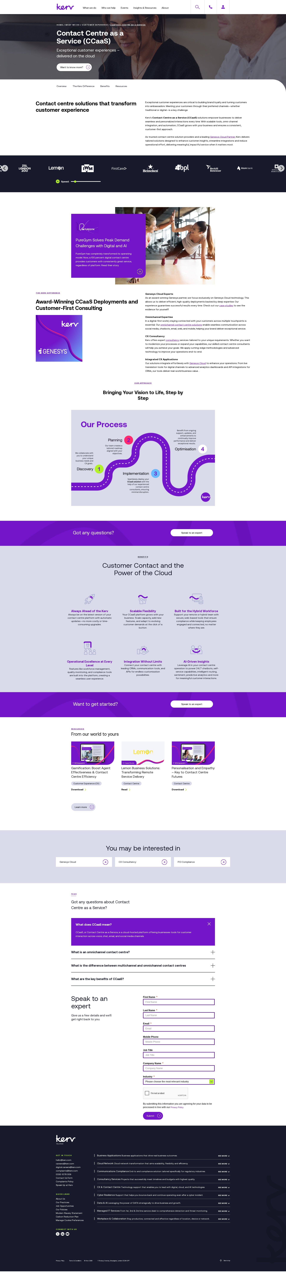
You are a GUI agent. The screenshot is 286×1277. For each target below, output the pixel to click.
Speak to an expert (191, 532)
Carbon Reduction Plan (67, 1216)
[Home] (65, 8)
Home (60, 25)
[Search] (197, 7)
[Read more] (105, 862)
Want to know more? (71, 67)
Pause (58, 181)
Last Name (149, 1010)
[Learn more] (140, 272)
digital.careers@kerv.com (68, 1167)
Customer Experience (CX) (86, 783)
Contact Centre (131, 783)
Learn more (81, 807)
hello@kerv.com (63, 1160)
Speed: (65, 181)
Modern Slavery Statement (69, 1213)
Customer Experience (95, 25)
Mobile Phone (150, 1037)
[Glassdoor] (57, 1234)
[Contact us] (210, 7)
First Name (149, 997)
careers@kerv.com (65, 1163)
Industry (147, 1076)
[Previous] (4, 168)
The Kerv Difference (83, 86)
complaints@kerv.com (67, 1171)
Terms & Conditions (75, 1261)
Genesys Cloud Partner (222, 136)
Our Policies (61, 1209)
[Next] (281, 168)
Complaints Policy (64, 1181)
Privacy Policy (177, 1107)
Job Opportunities (65, 1206)
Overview (62, 86)
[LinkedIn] (62, 1234)
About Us (60, 1199)
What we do (72, 25)
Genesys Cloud (197, 363)
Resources (121, 86)
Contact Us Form (64, 1178)
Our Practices (62, 1202)
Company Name (152, 1063)
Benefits (105, 86)
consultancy (172, 340)
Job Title (148, 1050)
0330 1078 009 (63, 1174)
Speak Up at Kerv (64, 1185)
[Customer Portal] (223, 7)
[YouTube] (67, 1234)
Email (146, 1023)
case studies (226, 305)
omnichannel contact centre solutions (181, 324)
